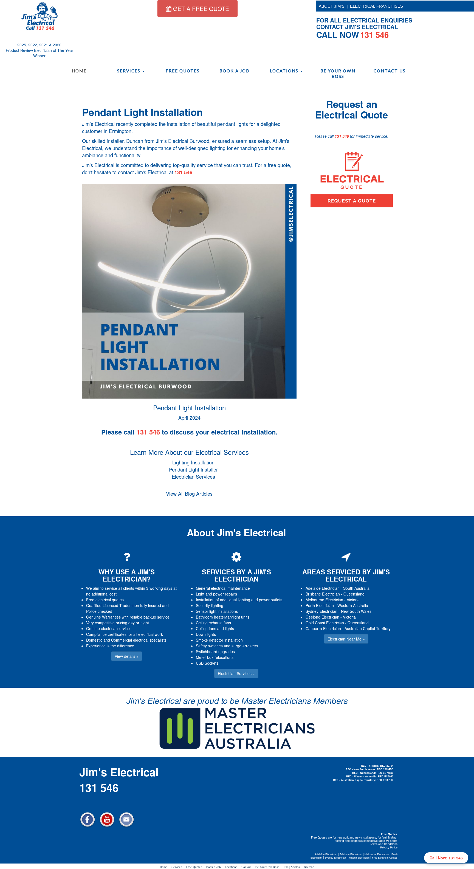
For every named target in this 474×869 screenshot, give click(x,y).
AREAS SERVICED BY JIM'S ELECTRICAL (346, 575)
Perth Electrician (320, 605)
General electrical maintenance (223, 588)
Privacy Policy (388, 847)
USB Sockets (207, 663)
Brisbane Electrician (323, 594)
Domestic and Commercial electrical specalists (126, 640)
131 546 (183, 172)
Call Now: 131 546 (446, 857)
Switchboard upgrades (215, 651)
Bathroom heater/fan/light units (222, 617)
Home (79, 70)
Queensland (354, 594)
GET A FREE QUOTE (200, 8)
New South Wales (356, 611)
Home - (165, 866)
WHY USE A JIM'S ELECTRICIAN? (126, 575)
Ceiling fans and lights (215, 628)
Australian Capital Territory (368, 628)
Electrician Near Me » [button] (346, 639)
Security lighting (209, 605)
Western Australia (352, 605)
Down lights (206, 634)
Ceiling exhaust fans (213, 622)
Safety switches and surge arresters (227, 645)
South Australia (356, 588)
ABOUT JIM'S (332, 6)
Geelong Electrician (322, 617)
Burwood (199, 140)
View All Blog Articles (189, 493)
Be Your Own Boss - (269, 866)
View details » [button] (127, 656)
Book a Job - (215, 866)
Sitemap (309, 866)
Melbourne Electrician (324, 599)
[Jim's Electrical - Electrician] (39, 15)
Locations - (233, 866)
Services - (178, 866)
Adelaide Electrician (323, 588)
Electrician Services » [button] (236, 673)
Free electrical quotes (105, 599)
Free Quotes (183, 70)
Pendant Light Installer (193, 469)
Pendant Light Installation (142, 112)
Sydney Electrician (321, 611)
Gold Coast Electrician (325, 622)
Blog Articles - (294, 866)
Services (129, 70)
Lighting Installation (193, 462)
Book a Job (234, 70)
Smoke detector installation (219, 640)
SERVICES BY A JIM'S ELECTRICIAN (236, 575)
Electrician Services (193, 476)
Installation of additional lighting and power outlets (239, 599)
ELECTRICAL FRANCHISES (376, 6)
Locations (285, 70)
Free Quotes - (196, 866)
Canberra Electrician (323, 628)
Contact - (248, 866)
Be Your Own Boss (338, 73)
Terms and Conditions (383, 844)
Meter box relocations (214, 657)
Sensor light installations (217, 611)
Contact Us (390, 70)
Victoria (353, 599)
